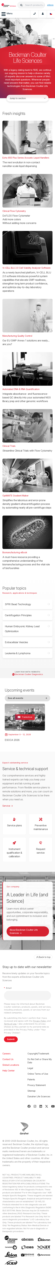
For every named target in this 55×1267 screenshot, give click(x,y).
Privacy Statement (37, 1085)
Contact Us (7, 1059)
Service (7, 805)
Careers (6, 1053)
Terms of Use (10, 1024)
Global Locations (10, 1065)
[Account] (43, 14)
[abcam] (27, 1239)
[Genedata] (11, 1247)
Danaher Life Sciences (39, 1096)
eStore (50, 5)
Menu (10, 13)
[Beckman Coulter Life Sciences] (9, 5)
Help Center (8, 1070)
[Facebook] (29, 1106)
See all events (27, 698)
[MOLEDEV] (27, 1255)
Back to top (45, 957)
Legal (30, 1068)
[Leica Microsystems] (11, 1254)
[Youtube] (53, 1106)
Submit (11, 1039)
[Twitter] (46, 1106)
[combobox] (31, 5)
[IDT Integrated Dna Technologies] (44, 1247)
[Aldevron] (44, 1239)
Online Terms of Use (38, 1073)
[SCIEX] (11, 1262)
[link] (25, 723)
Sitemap (32, 1090)
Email (8, 988)
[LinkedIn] (40, 1106)
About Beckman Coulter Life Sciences (24, 931)
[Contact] (34, 14)
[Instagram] (35, 1106)
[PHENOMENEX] (44, 1254)
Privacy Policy (39, 1021)
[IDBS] (27, 1247)
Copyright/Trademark (38, 1053)
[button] (21, 5)
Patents (31, 1079)
